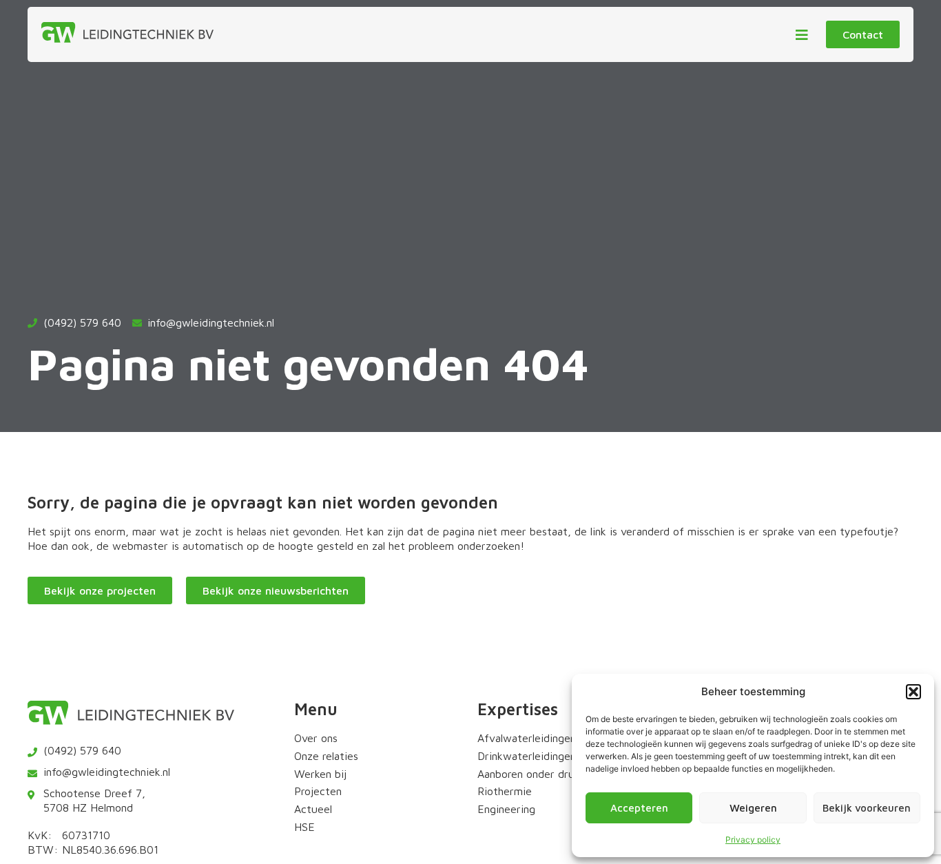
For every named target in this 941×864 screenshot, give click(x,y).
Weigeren (753, 808)
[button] (913, 692)
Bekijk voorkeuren (867, 808)
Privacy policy (752, 839)
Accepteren (639, 808)
